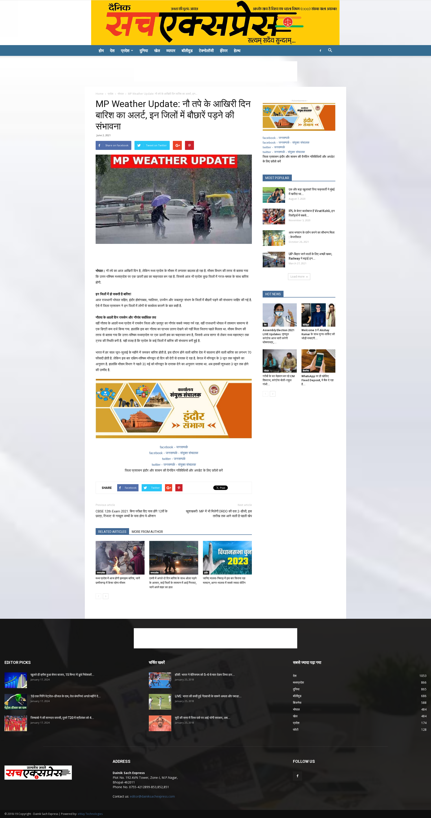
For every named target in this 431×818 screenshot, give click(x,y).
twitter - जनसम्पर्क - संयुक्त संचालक (174, 464)
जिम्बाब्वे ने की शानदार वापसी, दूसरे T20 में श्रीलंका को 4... (62, 718)
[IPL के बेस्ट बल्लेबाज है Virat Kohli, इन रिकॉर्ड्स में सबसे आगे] (274, 216)
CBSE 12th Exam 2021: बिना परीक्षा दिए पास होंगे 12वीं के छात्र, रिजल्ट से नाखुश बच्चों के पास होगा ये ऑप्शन (131, 513)
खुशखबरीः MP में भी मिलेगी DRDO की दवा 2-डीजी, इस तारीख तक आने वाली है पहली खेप (219, 513)
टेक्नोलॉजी (206, 50)
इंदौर (206, 572)
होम (101, 50)
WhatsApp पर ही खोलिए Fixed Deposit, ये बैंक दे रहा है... (317, 380)
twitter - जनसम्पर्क (173, 459)
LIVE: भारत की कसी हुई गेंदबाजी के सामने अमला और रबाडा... (208, 696)
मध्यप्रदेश (101, 572)
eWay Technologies (90, 814)
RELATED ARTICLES (112, 532)
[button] (330, 51)
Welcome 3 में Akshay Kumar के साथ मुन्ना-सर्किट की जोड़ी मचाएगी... (318, 334)
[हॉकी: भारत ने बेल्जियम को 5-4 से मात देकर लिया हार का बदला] (160, 680)
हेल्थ (237, 50)
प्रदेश (125, 50)
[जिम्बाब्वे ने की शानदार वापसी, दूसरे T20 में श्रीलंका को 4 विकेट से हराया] (15, 723)
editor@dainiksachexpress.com (152, 796)
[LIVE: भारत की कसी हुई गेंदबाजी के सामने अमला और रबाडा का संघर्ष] (160, 702)
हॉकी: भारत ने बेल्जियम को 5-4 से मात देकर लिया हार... (205, 674)
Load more (297, 276)
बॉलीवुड (187, 50)
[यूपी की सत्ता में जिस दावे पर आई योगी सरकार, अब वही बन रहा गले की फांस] (160, 723)
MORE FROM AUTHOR (147, 532)
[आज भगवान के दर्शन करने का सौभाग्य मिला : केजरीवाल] (274, 238)
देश (112, 50)
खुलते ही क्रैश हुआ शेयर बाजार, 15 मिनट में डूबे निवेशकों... (62, 674)
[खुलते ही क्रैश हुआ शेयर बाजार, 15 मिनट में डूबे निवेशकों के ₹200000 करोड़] (15, 680)
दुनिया (144, 50)
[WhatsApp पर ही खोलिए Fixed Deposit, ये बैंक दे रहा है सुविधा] (318, 361)
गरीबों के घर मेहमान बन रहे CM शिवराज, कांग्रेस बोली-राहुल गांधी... (279, 380)
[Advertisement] (215, 71)
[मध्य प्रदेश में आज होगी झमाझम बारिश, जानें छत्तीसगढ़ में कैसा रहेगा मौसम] (120, 558)
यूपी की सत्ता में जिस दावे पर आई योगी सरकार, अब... (202, 718)
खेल (157, 50)
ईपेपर (224, 50)
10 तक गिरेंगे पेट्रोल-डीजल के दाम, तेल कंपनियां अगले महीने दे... (66, 696)
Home (99, 94)
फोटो (295, 729)
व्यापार (170, 50)
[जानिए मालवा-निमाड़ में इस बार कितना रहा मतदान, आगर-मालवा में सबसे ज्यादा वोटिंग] (227, 558)
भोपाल (121, 94)
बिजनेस (306, 370)
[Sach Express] (215, 22)
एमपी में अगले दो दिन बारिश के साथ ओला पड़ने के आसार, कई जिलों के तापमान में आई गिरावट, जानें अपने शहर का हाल (172, 583)
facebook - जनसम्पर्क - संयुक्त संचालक (173, 453)
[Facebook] (320, 50)
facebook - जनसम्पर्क (174, 447)
